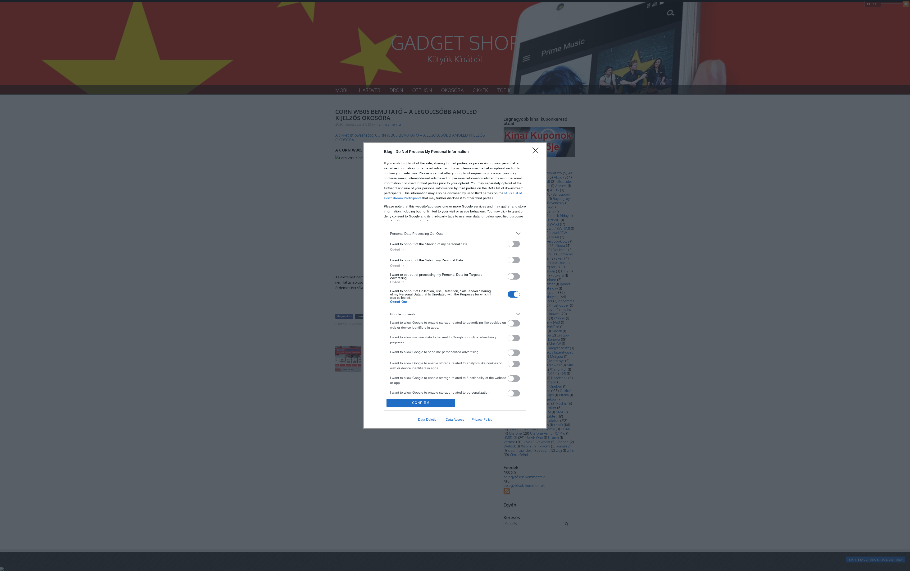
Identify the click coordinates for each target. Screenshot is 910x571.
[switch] (514, 244)
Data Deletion (428, 419)
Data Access (455, 419)
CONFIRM (421, 403)
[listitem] (455, 233)
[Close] (536, 152)
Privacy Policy (482, 419)
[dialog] (455, 285)
